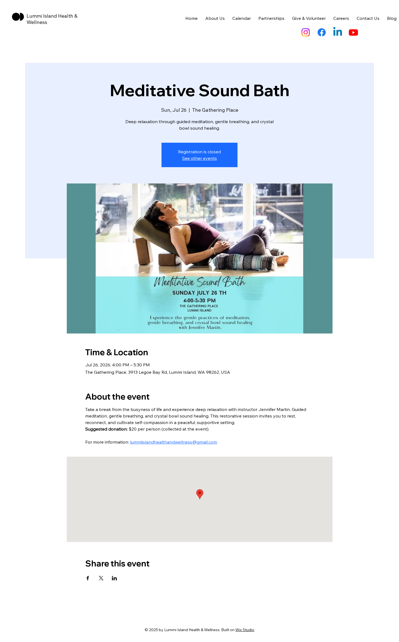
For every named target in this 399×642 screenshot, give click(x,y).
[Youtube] (353, 32)
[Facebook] (321, 32)
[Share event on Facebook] (87, 578)
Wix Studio (244, 629)
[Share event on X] (101, 578)
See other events (199, 158)
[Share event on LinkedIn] (114, 578)
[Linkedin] (337, 32)
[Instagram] (305, 32)
